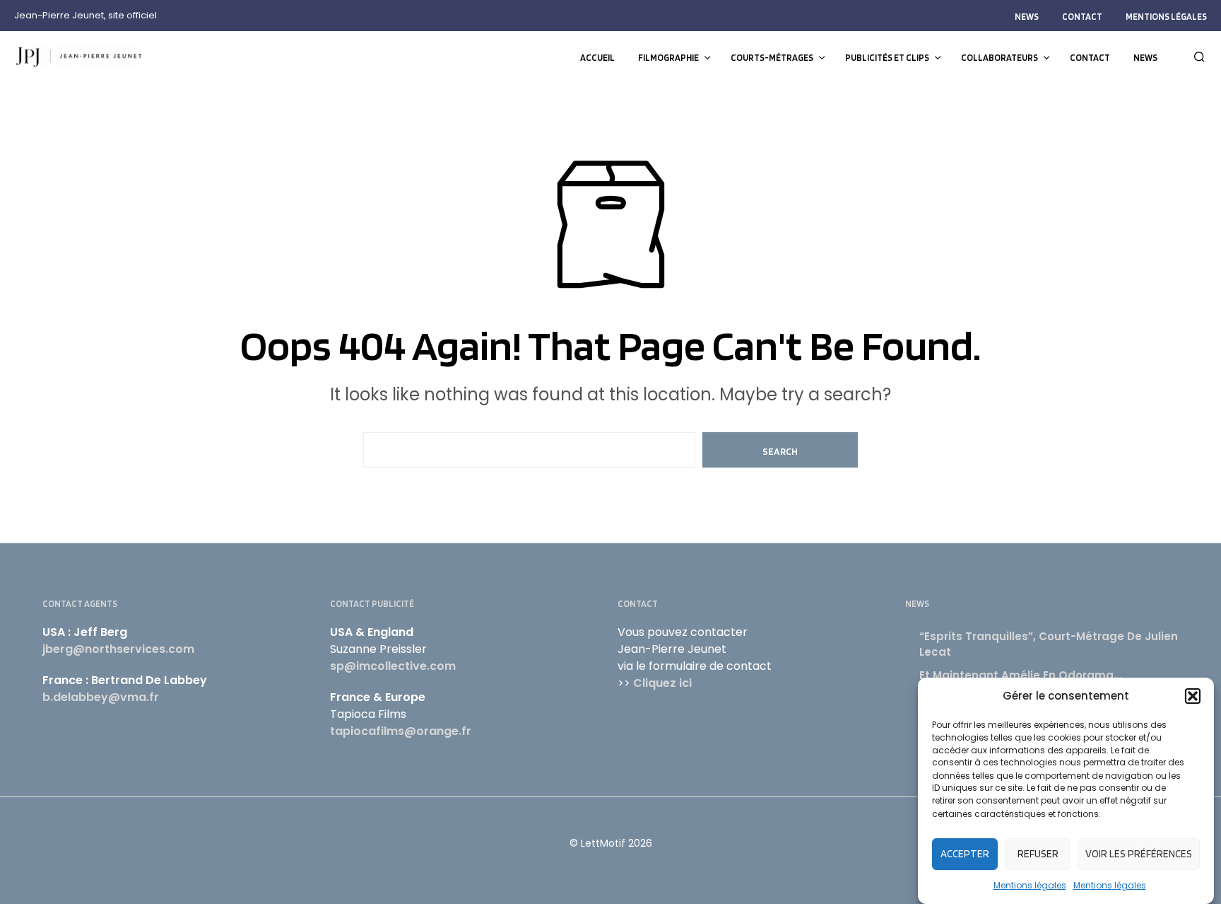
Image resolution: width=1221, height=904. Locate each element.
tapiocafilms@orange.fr (400, 731)
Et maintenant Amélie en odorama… (1020, 675)
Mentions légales (1029, 885)
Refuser (1038, 853)
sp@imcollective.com (393, 666)
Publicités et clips (887, 57)
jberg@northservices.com (118, 649)
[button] (1193, 696)
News (1027, 16)
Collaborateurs (999, 57)
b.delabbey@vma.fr (100, 697)
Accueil (597, 57)
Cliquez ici (662, 683)
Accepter (964, 853)
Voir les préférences (1138, 853)
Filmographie (668, 57)
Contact (1082, 16)
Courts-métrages (772, 57)
